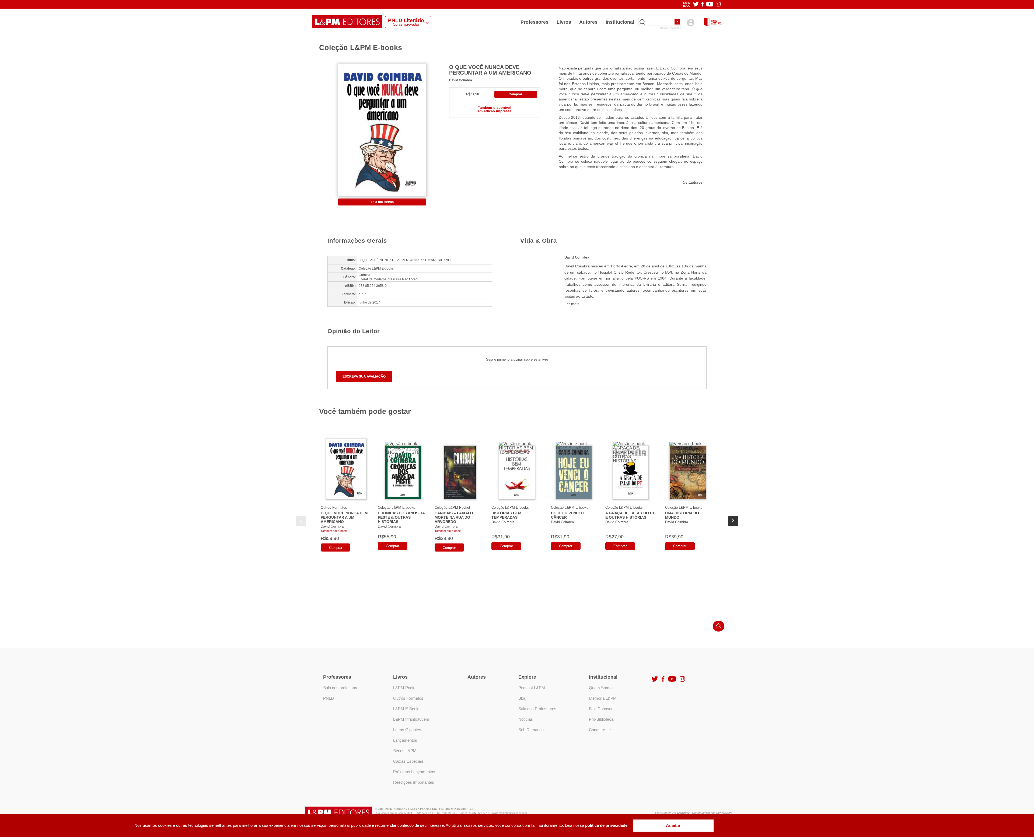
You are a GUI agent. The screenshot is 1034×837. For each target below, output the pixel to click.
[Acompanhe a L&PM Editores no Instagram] (718, 4)
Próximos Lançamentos (414, 771)
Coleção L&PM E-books (396, 507)
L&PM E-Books (407, 708)
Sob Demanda (531, 729)
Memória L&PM (603, 698)
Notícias (525, 719)
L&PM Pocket (405, 687)
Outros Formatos (334, 507)
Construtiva (724, 812)
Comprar (515, 94)
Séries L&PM (405, 750)
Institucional (620, 22)
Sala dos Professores (537, 708)
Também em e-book (334, 530)
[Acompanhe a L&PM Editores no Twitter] (695, 4)
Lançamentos (405, 740)
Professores (535, 22)
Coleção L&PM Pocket (452, 507)
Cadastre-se (600, 729)
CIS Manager (680, 812)
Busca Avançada (670, 27)
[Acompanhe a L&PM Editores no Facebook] (702, 4)
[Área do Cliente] (690, 22)
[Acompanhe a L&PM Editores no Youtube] (710, 4)
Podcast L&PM (531, 687)
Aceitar (673, 825)
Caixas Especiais (408, 761)
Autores (588, 22)
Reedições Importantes (413, 782)
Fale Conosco (601, 708)
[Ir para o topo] (717, 627)
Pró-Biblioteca (601, 719)
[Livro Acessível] (713, 22)
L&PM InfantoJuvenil (411, 719)
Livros (564, 22)
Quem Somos (601, 687)
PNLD (328, 698)
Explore (527, 677)
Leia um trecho (382, 202)
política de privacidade (606, 825)
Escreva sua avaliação (364, 376)
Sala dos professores (342, 687)
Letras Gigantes (407, 729)
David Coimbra (460, 80)
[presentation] (300, 520)
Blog (522, 698)
